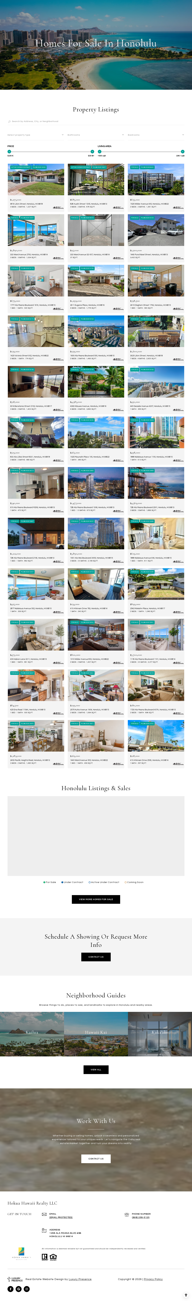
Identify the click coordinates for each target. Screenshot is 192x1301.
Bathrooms (74, 135)
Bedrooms (134, 135)
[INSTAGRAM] (27, 1289)
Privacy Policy (153, 1279)
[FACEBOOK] (11, 1289)
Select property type (19, 135)
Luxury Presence (80, 1279)
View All (96, 1070)
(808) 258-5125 (141, 1217)
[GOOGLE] (19, 1289)
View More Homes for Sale (96, 899)
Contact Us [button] (96, 957)
